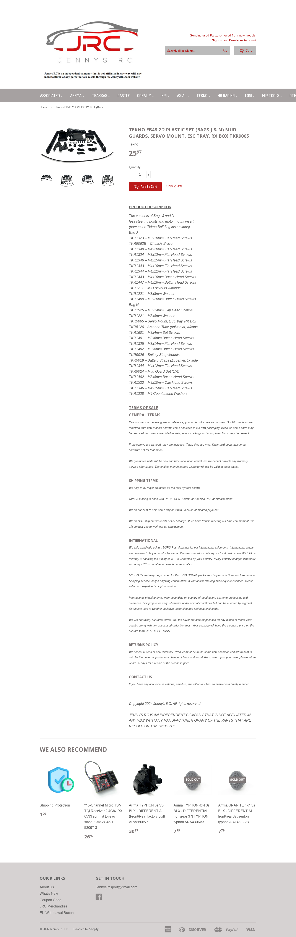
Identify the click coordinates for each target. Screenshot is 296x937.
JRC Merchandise (53, 906)
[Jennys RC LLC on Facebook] (99, 898)
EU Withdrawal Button (57, 913)
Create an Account (242, 40)
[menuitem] (51, 95)
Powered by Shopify (86, 929)
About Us (47, 887)
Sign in (217, 40)
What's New (49, 893)
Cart (248, 50)
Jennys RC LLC (59, 929)
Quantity (134, 167)
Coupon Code (50, 900)
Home (43, 107)
